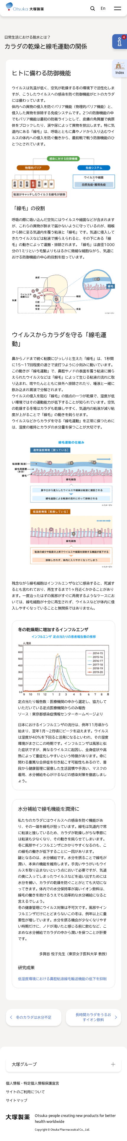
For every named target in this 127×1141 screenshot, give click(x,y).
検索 (92, 8)
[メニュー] (117, 8)
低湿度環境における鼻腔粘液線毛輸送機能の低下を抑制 (62, 978)
